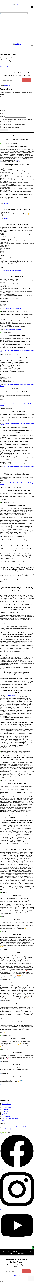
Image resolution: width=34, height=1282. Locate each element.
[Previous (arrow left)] (0, 1281)
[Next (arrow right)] (2, 1281)
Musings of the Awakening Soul (12, 270)
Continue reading (17, 1275)
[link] (12, 695)
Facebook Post (4, 66)
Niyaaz (6, 218)
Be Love (18, 160)
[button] (32, 7)
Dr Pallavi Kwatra (4, 2)
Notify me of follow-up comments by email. (13, 124)
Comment (3, 97)
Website (2, 116)
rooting (6, 85)
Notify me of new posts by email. (10, 127)
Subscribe (26, 80)
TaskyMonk (20, 1253)
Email (2, 113)
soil (9, 85)
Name (2, 110)
